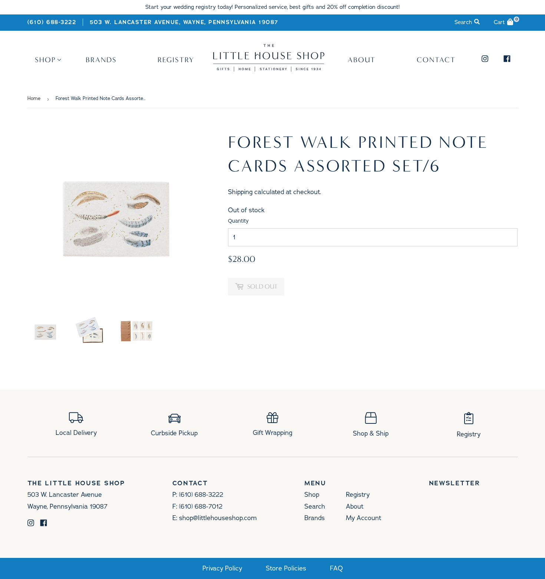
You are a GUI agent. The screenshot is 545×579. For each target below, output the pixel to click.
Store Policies (286, 568)
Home (33, 98)
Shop (45, 59)
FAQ (336, 568)
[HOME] (268, 68)
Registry (176, 59)
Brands (101, 59)
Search (314, 506)
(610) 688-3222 (51, 22)
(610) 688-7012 (200, 506)
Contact (436, 59)
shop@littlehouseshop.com (218, 517)
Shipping (240, 191)
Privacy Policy (222, 568)
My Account (363, 517)
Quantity (238, 220)
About (362, 59)
